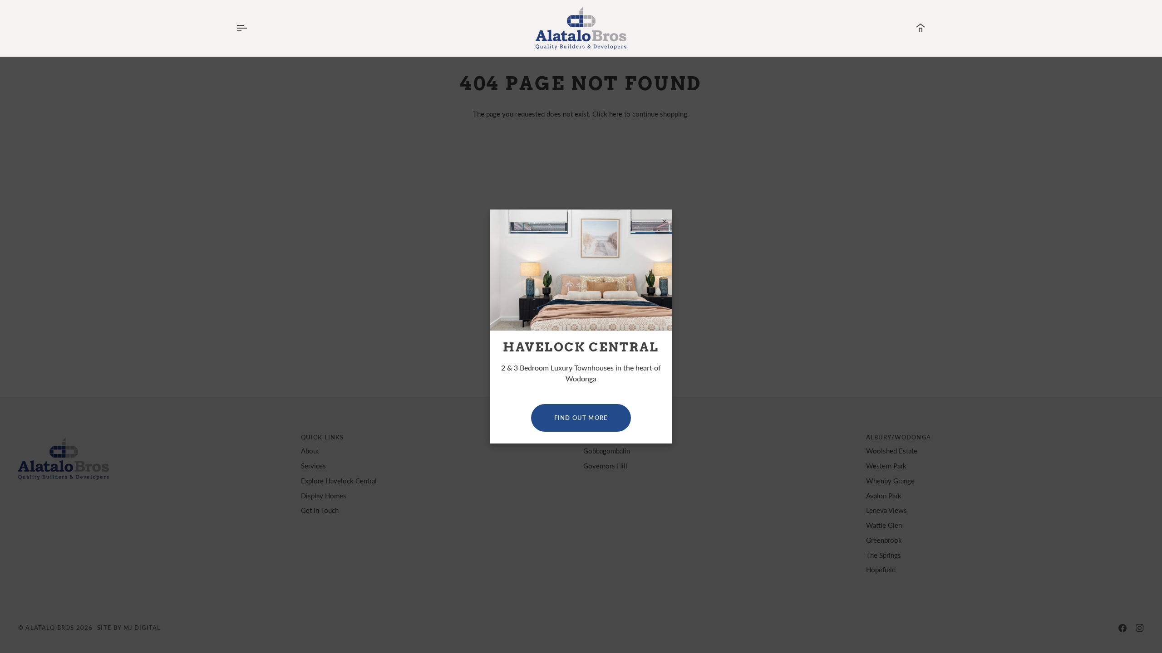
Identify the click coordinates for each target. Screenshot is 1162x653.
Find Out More (581, 417)
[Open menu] (249, 28)
